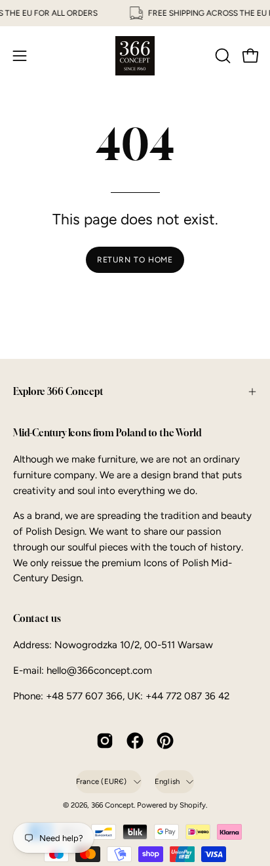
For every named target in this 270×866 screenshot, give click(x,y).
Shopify (193, 805)
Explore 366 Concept (58, 391)
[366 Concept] (135, 55)
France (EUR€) (101, 781)
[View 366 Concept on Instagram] (105, 741)
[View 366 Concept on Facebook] (135, 741)
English (167, 781)
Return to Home (135, 259)
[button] (221, 56)
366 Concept (112, 805)
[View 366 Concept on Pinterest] (165, 741)
